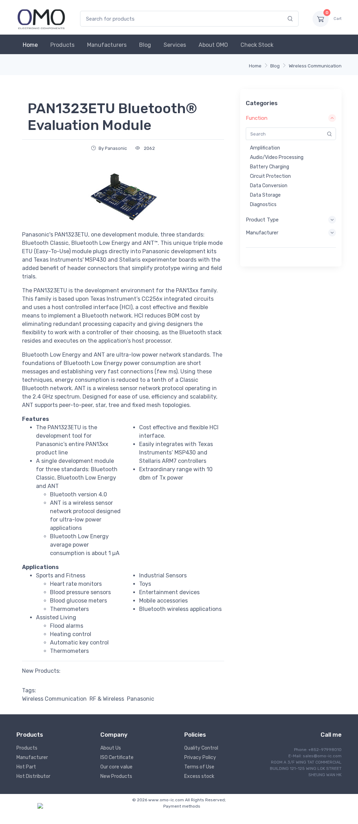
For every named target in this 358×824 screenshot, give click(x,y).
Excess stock (199, 776)
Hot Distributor (33, 776)
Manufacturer (32, 757)
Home (30, 45)
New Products (116, 776)
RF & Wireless (107, 698)
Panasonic (140, 698)
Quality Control (201, 748)
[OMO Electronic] (41, 18)
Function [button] (256, 118)
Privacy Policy (200, 757)
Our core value (116, 767)
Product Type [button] (262, 220)
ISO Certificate (117, 757)
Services (175, 45)
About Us (110, 748)
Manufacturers (107, 45)
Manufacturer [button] (262, 232)
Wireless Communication (315, 65)
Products (62, 45)
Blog (145, 45)
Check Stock (257, 45)
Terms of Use (199, 767)
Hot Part (26, 767)
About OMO (213, 45)
